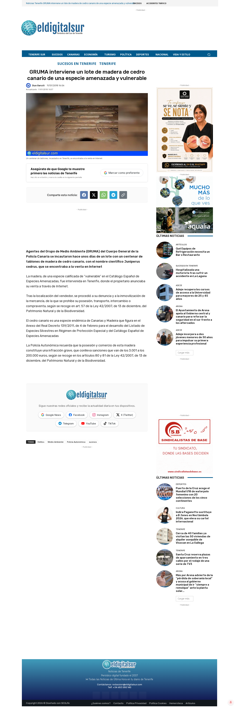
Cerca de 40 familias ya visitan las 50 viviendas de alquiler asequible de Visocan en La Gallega (193, 538)
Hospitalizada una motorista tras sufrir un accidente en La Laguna (192, 273)
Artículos (181, 245)
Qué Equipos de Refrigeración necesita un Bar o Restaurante (193, 251)
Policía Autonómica (76, 442)
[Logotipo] (53, 28)
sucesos (93, 442)
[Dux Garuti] (29, 85)
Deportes (181, 484)
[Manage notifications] (231, 702)
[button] (209, 54)
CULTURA (180, 508)
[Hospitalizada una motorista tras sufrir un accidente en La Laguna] (164, 271)
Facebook (79, 414)
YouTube (91, 423)
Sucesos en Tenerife (76, 63)
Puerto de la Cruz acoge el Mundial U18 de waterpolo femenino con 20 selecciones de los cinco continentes (193, 494)
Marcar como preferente (124, 172)
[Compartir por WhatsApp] (103, 195)
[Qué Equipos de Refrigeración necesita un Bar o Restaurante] (164, 250)
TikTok (112, 423)
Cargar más (183, 352)
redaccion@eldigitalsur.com (127, 684)
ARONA (179, 306)
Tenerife (107, 63)
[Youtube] (142, 695)
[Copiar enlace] (123, 195)
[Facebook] (96, 695)
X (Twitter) (127, 414)
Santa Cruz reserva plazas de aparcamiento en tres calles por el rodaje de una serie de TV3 (193, 559)
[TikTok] (124, 695)
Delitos (41, 442)
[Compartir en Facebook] (84, 195)
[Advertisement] (141, 26)
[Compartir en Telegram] (113, 195)
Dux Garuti (38, 85)
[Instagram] (105, 695)
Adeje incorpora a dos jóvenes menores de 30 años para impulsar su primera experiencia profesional (194, 339)
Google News (53, 414)
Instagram (103, 414)
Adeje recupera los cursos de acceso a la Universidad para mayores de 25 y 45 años (193, 294)
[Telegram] (114, 695)
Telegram (68, 423)
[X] (133, 695)
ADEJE (179, 285)
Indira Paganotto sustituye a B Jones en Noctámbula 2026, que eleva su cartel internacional (194, 516)
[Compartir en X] (94, 195)
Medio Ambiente (56, 442)
